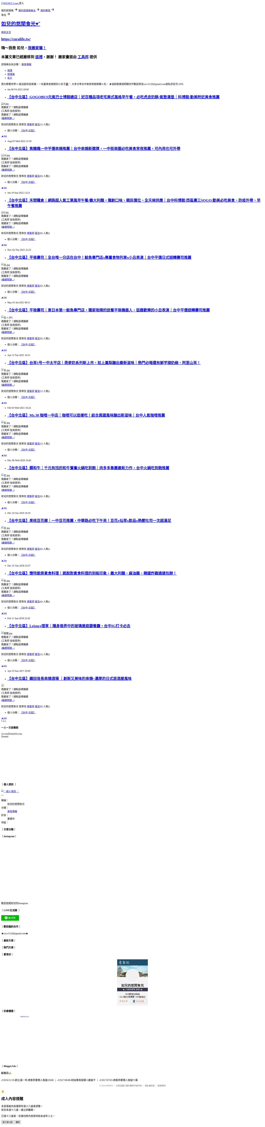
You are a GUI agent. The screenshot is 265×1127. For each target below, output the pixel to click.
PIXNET (109, 1085)
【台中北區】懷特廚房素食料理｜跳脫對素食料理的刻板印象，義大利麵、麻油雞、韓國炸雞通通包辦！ (92, 573)
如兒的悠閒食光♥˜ (20, 24)
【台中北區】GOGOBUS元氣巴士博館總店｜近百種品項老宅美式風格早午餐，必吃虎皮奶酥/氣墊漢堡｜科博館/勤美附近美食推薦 (113, 97)
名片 (9, 78)
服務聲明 (162, 1085)
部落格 (11, 74)
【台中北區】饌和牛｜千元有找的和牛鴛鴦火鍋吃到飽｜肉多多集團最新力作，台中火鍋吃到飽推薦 (88, 468)
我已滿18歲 (7, 1122)
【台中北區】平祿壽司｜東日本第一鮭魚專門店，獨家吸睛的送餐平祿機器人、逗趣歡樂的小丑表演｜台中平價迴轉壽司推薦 (108, 310)
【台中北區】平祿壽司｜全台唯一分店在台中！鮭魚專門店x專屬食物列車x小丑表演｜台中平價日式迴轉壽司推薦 (99, 257)
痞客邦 (30, 124)
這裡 (39, 57)
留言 (37, 124)
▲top (4, 136)
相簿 (9, 70)
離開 (18, 1122)
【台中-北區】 (28, 130)
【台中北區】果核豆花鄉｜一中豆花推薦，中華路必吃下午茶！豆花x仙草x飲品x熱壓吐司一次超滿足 (89, 521)
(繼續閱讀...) (7, 118)
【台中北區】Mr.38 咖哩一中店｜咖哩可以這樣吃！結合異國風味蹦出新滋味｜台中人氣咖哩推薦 (86, 415)
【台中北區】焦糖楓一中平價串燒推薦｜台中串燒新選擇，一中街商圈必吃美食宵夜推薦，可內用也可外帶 (93, 149)
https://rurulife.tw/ (16, 39)
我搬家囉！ (37, 48)
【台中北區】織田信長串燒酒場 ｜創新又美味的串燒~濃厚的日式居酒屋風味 (69, 679)
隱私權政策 (150, 1085)
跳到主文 (6, 32)
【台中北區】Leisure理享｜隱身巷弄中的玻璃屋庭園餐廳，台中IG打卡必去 (68, 626)
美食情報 (26, 64)
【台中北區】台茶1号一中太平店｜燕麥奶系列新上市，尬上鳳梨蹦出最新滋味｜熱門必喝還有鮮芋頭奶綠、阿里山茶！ (104, 363)
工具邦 (83, 57)
